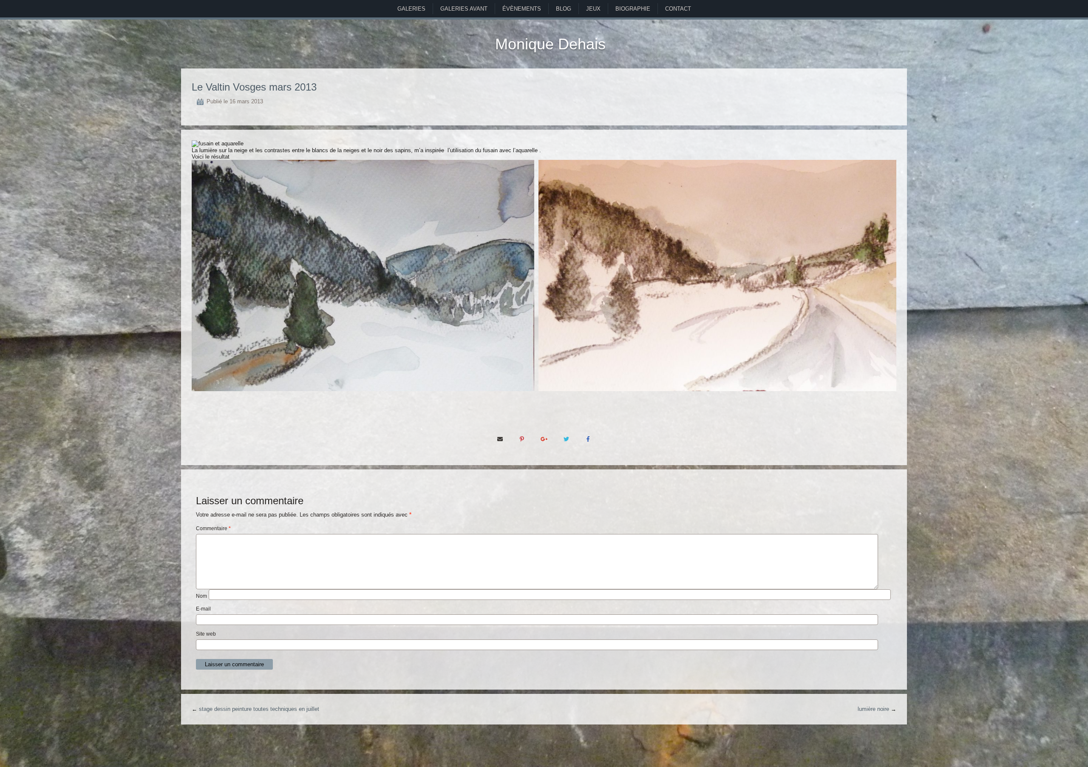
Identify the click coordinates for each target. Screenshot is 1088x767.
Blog (563, 9)
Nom (201, 596)
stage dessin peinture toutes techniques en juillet (259, 709)
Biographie (632, 9)
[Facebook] (588, 438)
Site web (206, 634)
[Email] (500, 438)
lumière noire (873, 709)
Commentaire (213, 528)
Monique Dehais (550, 44)
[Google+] (544, 438)
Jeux (593, 9)
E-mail (203, 609)
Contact (678, 9)
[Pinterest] (522, 438)
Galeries (411, 9)
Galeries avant (463, 9)
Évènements (521, 9)
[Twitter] (566, 438)
